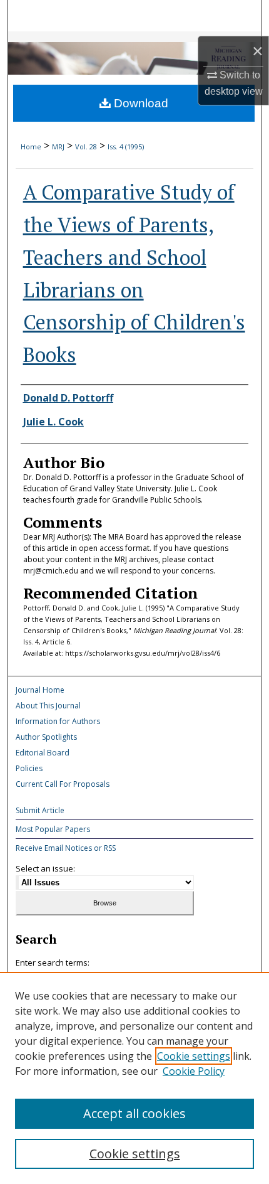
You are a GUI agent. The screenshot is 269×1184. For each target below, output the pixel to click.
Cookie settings (193, 1056)
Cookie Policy (194, 1071)
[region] (134, 1078)
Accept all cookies (134, 1113)
